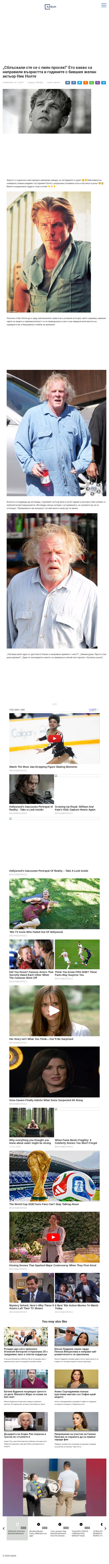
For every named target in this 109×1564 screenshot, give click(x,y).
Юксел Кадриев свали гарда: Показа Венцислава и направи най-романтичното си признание (75, 1351)
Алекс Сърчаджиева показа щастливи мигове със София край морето (75, 1394)
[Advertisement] (54, 38)
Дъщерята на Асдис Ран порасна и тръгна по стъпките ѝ (25, 1435)
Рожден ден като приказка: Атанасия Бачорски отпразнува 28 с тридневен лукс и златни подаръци (26, 1351)
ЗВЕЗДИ (39, 82)
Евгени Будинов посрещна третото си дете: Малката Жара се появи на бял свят (25, 1394)
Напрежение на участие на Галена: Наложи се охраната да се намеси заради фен (75, 1437)
